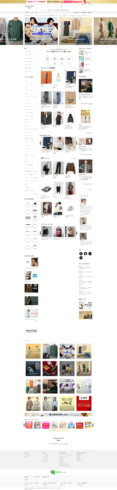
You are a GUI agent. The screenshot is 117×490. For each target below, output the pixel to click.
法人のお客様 (61, 462)
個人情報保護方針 (32, 488)
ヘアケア (26, 158)
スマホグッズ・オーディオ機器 (30, 177)
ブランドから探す (28, 54)
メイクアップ (27, 148)
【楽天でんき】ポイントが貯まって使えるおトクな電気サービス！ (45, 479)
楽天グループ (83, 4)
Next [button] (92, 31)
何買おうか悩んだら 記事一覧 (87, 154)
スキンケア (27, 142)
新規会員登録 (78, 454)
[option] (41, 31)
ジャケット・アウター (29, 83)
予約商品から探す (28, 67)
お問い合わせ (61, 460)
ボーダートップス (43, 15)
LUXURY (26, 456)
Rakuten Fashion (35, 6)
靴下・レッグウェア (28, 109)
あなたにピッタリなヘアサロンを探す (31, 483)
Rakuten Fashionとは (63, 456)
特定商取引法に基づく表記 (64, 464)
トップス (26, 80)
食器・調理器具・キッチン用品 (30, 171)
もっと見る (36, 320)
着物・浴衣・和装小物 (29, 138)
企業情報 (26, 488)
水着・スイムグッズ (28, 135)
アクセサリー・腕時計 (29, 116)
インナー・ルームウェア (29, 106)
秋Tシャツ (37, 15)
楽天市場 (90, 4)
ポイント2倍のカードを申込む (66, 483)
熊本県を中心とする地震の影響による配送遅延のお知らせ (58, 10)
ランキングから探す (28, 61)
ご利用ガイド (61, 458)
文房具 (26, 184)
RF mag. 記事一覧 (89, 132)
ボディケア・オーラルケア (30, 155)
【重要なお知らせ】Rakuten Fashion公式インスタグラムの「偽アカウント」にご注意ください (85, 293)
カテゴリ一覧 (35, 193)
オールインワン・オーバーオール (31, 96)
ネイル (26, 151)
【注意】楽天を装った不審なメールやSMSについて (58, 430)
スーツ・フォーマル (28, 132)
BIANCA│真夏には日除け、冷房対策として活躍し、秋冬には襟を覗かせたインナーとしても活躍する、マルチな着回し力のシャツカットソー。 (86, 228)
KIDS (36, 12)
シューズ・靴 (27, 103)
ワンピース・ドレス (28, 90)
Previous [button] (24, 31)
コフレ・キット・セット (29, 168)
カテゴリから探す (28, 64)
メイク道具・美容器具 (29, 164)
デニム (60, 15)
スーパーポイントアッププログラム (65, 454)
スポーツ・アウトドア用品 (30, 181)
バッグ (26, 99)
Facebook (78, 456)
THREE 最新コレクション (53, 15)
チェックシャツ (79, 15)
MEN (32, 12)
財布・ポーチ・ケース (29, 119)
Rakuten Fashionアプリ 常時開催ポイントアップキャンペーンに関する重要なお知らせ (85, 282)
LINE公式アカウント (80, 460)
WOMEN (28, 12)
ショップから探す (28, 58)
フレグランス (27, 161)
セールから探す (28, 51)
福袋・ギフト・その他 (29, 190)
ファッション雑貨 (28, 112)
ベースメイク (27, 145)
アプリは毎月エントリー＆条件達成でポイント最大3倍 (82, 12)
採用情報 (58, 488)
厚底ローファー (66, 15)
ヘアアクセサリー (28, 125)
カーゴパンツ (72, 15)
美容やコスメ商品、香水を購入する (49, 483)
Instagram (78, 458)
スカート (26, 93)
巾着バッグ (86, 15)
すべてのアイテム (28, 71)
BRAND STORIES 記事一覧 (87, 184)
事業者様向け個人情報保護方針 (42, 488)
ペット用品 (27, 187)
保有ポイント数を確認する (83, 483)
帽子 (26, 122)
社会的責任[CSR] (52, 488)
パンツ (26, 86)
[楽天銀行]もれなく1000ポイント (74, 4)
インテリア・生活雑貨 (29, 174)
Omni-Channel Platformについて (65, 465)
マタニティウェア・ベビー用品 (30, 129)
